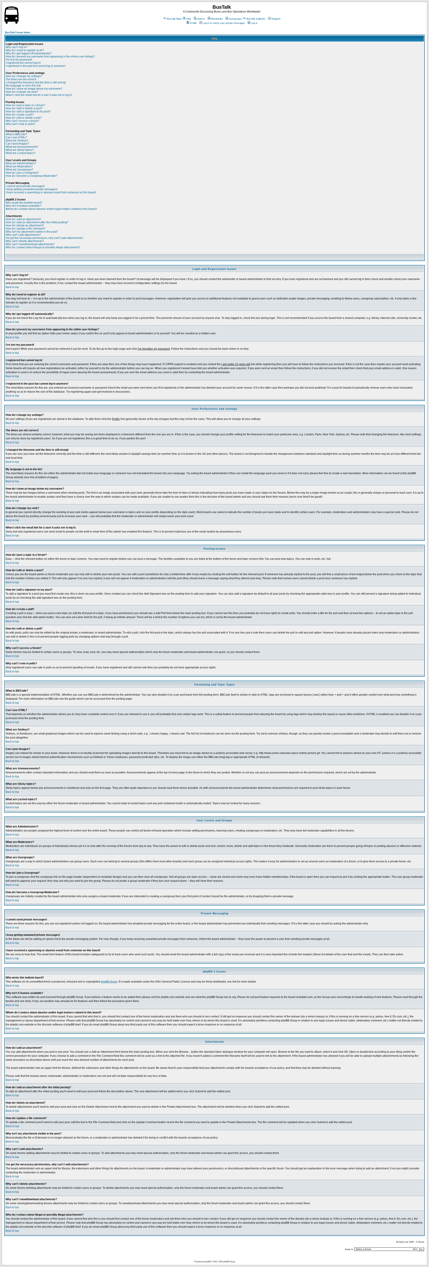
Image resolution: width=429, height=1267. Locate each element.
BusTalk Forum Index (17, 32)
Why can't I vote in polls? (20, 124)
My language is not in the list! (23, 85)
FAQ (188, 18)
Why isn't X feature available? (23, 205)
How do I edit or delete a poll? (24, 117)
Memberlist (217, 18)
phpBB (208, 1261)
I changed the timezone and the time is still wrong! (36, 82)
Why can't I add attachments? (23, 234)
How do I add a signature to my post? (28, 111)
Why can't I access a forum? (22, 120)
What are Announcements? (22, 146)
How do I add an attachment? (23, 219)
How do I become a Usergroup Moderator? (31, 175)
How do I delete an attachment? (25, 225)
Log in (254, 23)
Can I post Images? (17, 143)
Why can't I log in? (16, 47)
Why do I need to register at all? (25, 50)
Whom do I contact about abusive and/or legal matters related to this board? (51, 208)
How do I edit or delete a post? (24, 108)
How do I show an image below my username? (34, 88)
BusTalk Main (174, 18)
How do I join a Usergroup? (22, 172)
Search (201, 18)
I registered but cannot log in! (23, 62)
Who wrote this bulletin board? (24, 202)
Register (276, 18)
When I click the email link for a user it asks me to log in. (39, 95)
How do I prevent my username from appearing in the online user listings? (50, 56)
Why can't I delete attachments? (25, 241)
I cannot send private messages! (25, 186)
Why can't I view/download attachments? (30, 244)
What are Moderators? (19, 166)
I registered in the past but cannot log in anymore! (35, 65)
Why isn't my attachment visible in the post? (32, 231)
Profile (193, 23)
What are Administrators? (21, 163)
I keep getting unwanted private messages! (31, 189)
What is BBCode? (16, 134)
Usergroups (235, 18)
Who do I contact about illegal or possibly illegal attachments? (43, 247)
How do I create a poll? (20, 114)
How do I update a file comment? (25, 228)
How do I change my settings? (24, 76)
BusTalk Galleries (255, 18)
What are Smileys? (17, 140)
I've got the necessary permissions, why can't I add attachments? (44, 238)
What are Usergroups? (19, 169)
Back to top (12, 287)
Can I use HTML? (16, 137)
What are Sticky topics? (20, 150)
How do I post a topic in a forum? (25, 105)
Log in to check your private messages (224, 23)
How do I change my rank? (22, 91)
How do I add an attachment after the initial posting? (37, 222)
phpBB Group (109, 981)
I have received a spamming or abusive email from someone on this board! (51, 192)
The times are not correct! (21, 79)
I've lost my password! (19, 59)
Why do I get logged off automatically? (29, 53)
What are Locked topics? (21, 153)
